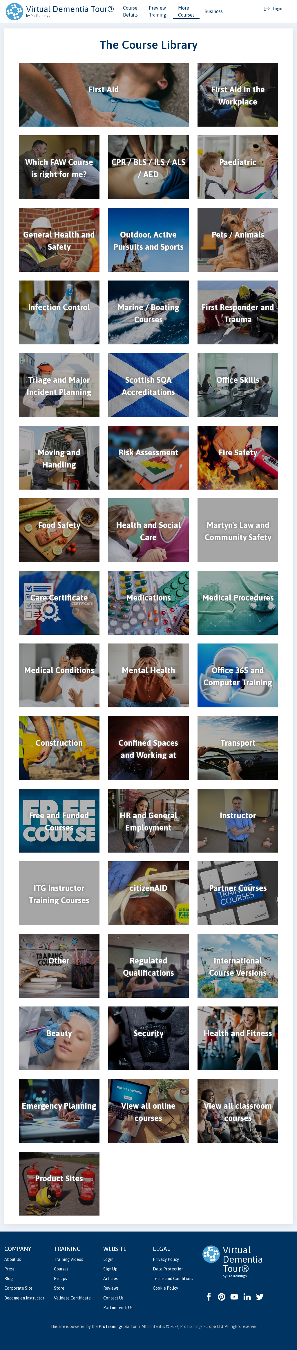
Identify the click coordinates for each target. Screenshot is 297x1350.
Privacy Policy (166, 1259)
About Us (12, 1259)
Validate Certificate (72, 1298)
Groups (60, 1278)
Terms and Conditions (173, 1278)
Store (59, 1288)
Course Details (130, 11)
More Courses (186, 11)
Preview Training (157, 11)
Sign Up (110, 1269)
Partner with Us (118, 1307)
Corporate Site (18, 1288)
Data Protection (168, 1269)
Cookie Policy (165, 1288)
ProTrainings (111, 1326)
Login (108, 1259)
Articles (110, 1278)
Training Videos (68, 1259)
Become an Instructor (24, 1298)
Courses (61, 1269)
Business (213, 11)
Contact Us (113, 1298)
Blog (8, 1278)
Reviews (111, 1288)
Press (9, 1269)
